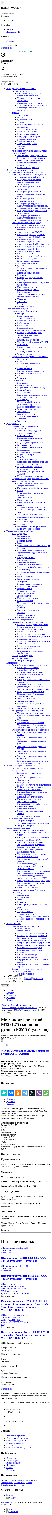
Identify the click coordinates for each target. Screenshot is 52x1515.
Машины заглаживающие (28, 340)
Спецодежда (22, 909)
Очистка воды (23, 411)
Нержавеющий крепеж (27, 134)
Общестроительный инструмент (32, 103)
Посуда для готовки (26, 557)
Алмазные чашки (25, 254)
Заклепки (21, 122)
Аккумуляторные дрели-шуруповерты (28, 183)
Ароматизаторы (24, 682)
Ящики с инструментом (28, 167)
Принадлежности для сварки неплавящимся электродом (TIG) (32, 877)
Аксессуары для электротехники (32, 933)
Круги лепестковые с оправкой (31, 225)
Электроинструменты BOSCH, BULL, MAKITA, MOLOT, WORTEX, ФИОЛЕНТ (31, 173)
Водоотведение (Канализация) (31, 388)
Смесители (22, 419)
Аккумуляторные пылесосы (29, 201)
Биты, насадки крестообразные (31, 256)
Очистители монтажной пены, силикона (30, 823)
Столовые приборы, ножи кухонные (33, 572)
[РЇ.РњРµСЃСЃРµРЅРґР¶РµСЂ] (4, 1093)
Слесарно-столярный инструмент (32, 105)
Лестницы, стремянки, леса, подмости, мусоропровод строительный (30, 335)
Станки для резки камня (28, 352)
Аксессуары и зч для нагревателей (32, 624)
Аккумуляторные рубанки (29, 203)
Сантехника (17, 380)
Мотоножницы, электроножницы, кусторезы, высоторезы (32, 463)
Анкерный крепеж (25, 115)
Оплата (9, 1000)
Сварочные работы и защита (19, 828)
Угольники (22, 301)
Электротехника (13, 923)
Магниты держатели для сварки (31, 854)
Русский (10, 20)
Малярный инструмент (27, 96)
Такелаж (21, 146)
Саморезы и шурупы (26, 139)
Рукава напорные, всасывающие (32, 347)
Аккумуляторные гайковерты (30, 177)
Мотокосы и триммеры (27, 459)
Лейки (20, 490)
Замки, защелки (24, 596)
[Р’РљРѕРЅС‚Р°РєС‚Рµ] (11, 1093)
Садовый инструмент (16, 1440)
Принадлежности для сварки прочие (33, 880)
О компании (12, 995)
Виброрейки (22, 325)
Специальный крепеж (27, 143)
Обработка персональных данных (16, 1483)
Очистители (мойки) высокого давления (30, 730)
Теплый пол (22, 421)
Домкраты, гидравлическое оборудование (29, 779)
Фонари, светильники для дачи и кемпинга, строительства (27, 970)
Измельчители (23, 450)
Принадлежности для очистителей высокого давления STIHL (33, 762)
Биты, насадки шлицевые (28, 261)
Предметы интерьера (26, 562)
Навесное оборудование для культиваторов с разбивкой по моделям (30, 471)
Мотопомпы (22, 344)
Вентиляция (22, 383)
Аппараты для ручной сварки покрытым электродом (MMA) (31, 843)
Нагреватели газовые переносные (32, 634)
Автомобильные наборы (28, 667)
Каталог (10, 993)
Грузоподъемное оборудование (31, 330)
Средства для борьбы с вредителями (33, 567)
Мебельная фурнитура (27, 129)
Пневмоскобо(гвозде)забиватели (32, 804)
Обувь (20, 900)
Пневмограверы (24, 794)
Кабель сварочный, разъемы (30, 849)
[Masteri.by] (6, 48)
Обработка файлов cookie (12, 1485)
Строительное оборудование (25, 311)
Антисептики (23, 895)
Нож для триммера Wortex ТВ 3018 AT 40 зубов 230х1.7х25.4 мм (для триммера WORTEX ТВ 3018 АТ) (25, 1335)
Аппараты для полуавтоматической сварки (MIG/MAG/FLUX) (33, 838)
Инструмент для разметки (29, 93)
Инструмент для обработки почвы (32, 488)
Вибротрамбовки (25, 328)
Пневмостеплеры (25, 806)
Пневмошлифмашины (27, 809)
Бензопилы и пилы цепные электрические (29, 439)
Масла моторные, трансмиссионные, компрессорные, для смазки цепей (28, 709)
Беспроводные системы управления (33, 943)
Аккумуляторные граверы (29, 179)
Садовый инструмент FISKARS (31, 507)
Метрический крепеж (27, 132)
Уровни (20, 304)
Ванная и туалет (24, 541)
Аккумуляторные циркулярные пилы (34, 220)
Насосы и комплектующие (29, 407)
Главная (10, 990)
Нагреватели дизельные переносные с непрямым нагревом (33, 637)
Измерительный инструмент (25, 263)
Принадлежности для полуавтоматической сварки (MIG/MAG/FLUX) (30, 866)
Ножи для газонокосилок (28, 529)
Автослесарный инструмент (30, 672)
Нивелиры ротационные (28, 289)
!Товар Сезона (23, 928)
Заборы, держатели (25, 486)
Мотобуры (22, 457)
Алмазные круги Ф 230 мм (29, 239)
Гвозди (20, 117)
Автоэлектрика (24, 677)
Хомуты (20, 148)
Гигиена (21, 543)
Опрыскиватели (24, 498)
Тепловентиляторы (25, 648)
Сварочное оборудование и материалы (29, 830)
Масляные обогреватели (28, 632)
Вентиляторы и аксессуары (29, 947)
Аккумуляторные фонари (28, 215)
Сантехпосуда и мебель (27, 416)
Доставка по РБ (13, 32)
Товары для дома (19, 533)
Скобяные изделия (25, 141)
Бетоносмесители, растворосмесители (26, 317)
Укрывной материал (26, 522)
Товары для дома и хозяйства (19, 531)
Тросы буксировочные (27, 701)
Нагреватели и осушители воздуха (27, 622)
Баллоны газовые (25, 577)
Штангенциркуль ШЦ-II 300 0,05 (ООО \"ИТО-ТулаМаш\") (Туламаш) (24, 1277)
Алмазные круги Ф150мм (28, 251)
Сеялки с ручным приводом (30, 514)
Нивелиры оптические (27, 287)
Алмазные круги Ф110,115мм (30, 246)
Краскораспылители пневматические (34, 785)
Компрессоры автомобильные (30, 691)
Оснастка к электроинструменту (26, 222)
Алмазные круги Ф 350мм (29, 242)
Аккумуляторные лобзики (29, 191)
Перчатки (21, 902)
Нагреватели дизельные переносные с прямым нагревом (33, 642)
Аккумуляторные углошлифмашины (33, 208)
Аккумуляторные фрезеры (29, 218)
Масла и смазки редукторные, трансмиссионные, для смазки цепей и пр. (34, 715)
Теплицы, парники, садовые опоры (33, 517)
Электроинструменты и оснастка (21, 170)
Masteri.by (7, 1502)
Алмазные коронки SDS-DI (29, 232)
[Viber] (27, 978)
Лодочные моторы (25, 455)
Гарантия (10, 1470)
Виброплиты (23, 323)
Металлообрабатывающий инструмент (19, 1007)
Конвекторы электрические (29, 627)
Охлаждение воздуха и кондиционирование (22, 656)
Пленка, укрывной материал (30, 373)
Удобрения (22, 519)
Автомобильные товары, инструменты (29, 665)
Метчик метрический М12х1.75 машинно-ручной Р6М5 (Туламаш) (25, 1052)
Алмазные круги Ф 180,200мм (31, 237)
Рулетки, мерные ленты (28, 297)
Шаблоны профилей (26, 306)
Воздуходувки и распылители (30, 443)
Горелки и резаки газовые (29, 847)
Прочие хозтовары (25, 617)
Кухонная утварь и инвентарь (30, 550)
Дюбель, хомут (24, 952)
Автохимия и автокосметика (30, 675)
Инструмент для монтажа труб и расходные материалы (32, 396)
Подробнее (6, 1253)
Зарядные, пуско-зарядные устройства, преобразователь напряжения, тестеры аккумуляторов (34, 686)
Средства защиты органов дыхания (33, 916)
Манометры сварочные (27, 856)
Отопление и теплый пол (28, 409)
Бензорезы (22, 313)
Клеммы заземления (26, 852)
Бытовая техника (25, 536)
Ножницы (21, 608)
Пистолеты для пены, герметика (32, 371)
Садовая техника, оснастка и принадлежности (25, 427)
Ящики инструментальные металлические (29, 164)
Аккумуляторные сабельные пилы (32, 206)
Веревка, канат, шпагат (27, 586)
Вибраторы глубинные (27, 321)
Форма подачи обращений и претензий (19, 1480)
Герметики (22, 359)
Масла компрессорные (27, 720)
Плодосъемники (24, 500)
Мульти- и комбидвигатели (29, 466)
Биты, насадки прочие (27, 258)
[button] (5, 16)
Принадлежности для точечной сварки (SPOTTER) (31, 884)
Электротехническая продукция (26, 926)
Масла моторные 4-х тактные (30, 694)
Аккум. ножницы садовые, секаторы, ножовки (29, 432)
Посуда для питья (25, 560)
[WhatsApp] (37, 978)
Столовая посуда (24, 569)
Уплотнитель (23, 378)
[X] (32, 1093)
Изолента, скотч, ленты (27, 598)
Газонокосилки (24, 445)
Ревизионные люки (26, 414)
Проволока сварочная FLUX (30, 888)
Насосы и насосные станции (30, 476)
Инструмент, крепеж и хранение (21, 88)
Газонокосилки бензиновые (29, 447)
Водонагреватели (25, 385)
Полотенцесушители (26, 615)
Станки (20, 349)
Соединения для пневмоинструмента (34, 816)
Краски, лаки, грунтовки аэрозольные (28, 365)
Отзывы (10, 1104)
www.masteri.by (26, 51)
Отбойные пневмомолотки (29, 789)
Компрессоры (23, 782)
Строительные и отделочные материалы (30, 356)
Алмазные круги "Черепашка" (31, 234)
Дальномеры (23, 266)
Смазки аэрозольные (26, 696)
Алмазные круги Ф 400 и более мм (33, 244)
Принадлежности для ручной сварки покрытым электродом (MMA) (34, 872)
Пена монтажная (24, 368)
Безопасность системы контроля (31, 938)
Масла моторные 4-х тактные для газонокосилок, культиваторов (32, 726)
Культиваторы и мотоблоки (29, 452)
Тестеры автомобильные (28, 699)
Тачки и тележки (24, 354)
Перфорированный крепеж (29, 136)
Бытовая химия (24, 538)
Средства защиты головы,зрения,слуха (26, 912)
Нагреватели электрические (30, 646)
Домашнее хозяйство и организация (33, 545)
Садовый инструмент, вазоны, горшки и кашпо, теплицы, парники (30, 479)
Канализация (23, 399)
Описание (11, 1099)
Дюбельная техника (26, 120)
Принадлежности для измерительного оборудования (31, 293)
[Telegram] (25, 1093)
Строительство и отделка (17, 309)
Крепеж (15, 112)
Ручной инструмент (21, 91)
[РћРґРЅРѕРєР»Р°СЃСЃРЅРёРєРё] (18, 1093)
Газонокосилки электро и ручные (32, 526)
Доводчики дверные (26, 591)
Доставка (10, 997)
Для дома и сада (13, 423)
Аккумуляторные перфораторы (31, 199)
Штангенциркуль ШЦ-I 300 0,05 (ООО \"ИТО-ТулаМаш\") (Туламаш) (23, 1259)
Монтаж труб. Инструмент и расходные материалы (30, 403)
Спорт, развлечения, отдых (29, 565)
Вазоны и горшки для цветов (30, 483)
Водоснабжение (24, 390)
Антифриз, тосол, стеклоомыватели (33, 679)
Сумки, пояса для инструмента (31, 158)
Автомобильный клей (27, 670)
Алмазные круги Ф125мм (28, 249)
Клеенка (21, 548)
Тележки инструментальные (30, 160)
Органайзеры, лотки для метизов (32, 155)
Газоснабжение (24, 392)
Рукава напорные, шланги (24, 818)
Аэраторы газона (25, 435)
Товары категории (25, 660)
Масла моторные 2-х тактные (30, 722)
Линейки (21, 280)
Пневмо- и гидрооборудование (20, 766)
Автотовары (12, 663)
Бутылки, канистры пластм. (29, 584)
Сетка (19, 376)
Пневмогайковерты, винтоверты (32, 792)
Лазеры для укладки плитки (30, 277)
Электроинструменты (16, 1436)
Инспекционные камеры (28, 273)
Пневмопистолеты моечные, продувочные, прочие (30, 800)
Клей (19, 361)
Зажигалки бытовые (26, 593)
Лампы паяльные (25, 600)
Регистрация (12, 1460)
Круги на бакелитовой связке (30, 629)
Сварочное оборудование (17, 1438)
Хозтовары (17, 574)
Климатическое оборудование (20, 620)
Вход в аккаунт (13, 1463)
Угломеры (21, 299)
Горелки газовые (24, 588)
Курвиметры (23, 275)
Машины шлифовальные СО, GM (32, 342)
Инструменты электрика (28, 955)
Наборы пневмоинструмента (30, 787)
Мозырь (10, 29)
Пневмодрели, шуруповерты (30, 797)
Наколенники (23, 897)
